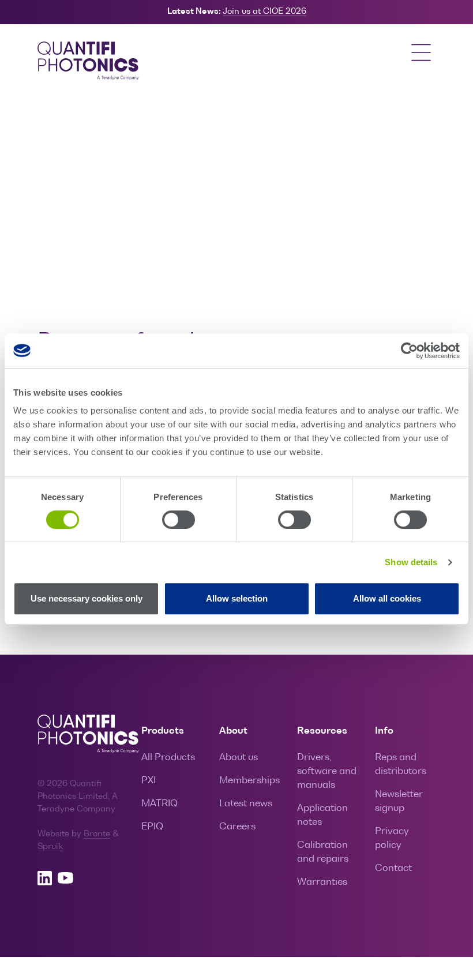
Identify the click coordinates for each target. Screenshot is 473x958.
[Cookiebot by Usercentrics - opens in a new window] (409, 350)
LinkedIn (44, 878)
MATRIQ (159, 804)
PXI (148, 781)
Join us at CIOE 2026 (264, 11)
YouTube (65, 878)
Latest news (245, 804)
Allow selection (237, 598)
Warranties (322, 882)
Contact (393, 868)
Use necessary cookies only (86, 598)
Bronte (97, 834)
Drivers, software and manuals (326, 771)
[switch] (178, 519)
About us (238, 757)
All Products (168, 757)
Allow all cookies (387, 598)
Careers (237, 827)
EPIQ (152, 827)
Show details (411, 562)
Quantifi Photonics (95, 62)
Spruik (50, 847)
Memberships (249, 781)
